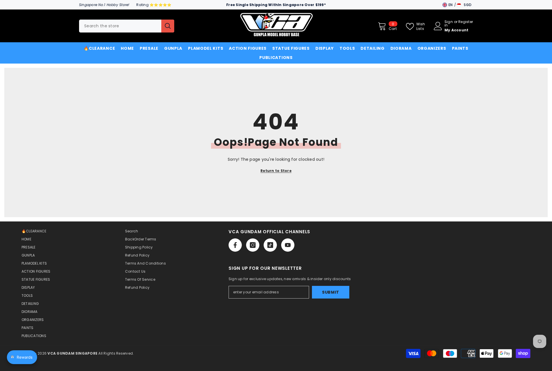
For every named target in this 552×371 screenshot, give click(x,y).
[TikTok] (270, 245)
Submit (330, 292)
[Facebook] (235, 245)
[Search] (126, 26)
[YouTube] (287, 245)
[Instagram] (252, 245)
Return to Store (276, 170)
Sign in (448, 23)
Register (465, 22)
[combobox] (120, 26)
